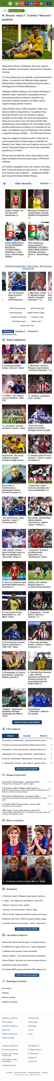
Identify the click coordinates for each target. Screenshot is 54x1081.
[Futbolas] (4, 10)
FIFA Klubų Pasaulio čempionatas (9, 1060)
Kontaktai (9, 1073)
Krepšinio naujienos (10, 1002)
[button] (4, 4)
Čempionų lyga (33, 1018)
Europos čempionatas (10, 1050)
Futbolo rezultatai (8, 1038)
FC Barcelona (33, 1054)
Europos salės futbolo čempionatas (10, 1054)
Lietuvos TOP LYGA (27, 326)
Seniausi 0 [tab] (33, 331)
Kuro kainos (6, 988)
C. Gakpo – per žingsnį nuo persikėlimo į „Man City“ (22, 901)
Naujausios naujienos (9, 1018)
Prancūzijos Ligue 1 (19, 321)
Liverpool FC (32, 1058)
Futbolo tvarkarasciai (9, 1034)
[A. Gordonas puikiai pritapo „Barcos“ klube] (27, 855)
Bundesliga (32, 1026)
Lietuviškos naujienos (10, 1026)
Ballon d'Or (6, 1030)
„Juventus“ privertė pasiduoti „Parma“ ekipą (19, 910)
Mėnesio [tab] (43, 736)
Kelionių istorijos (8, 997)
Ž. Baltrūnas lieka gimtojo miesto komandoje (19, 951)
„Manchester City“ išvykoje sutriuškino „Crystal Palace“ (24, 754)
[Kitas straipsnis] (51, 33)
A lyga (30, 1034)
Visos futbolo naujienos (27, 722)
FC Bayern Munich (35, 1050)
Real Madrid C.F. (34, 1046)
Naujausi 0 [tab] (20, 331)
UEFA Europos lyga (37, 308)
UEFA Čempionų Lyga (17, 308)
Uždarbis (5, 993)
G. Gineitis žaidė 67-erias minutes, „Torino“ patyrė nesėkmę (25, 804)
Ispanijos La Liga (37, 317)
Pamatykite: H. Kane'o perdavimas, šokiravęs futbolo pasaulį (25, 749)
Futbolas (45, 1073)
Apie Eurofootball (20, 1073)
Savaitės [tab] (27, 736)
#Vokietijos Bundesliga (15, 266)
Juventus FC (32, 1061)
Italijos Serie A (36, 321)
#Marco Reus (33, 266)
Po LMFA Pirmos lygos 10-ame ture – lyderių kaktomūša (24, 947)
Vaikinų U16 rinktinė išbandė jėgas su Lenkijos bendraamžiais (26, 942)
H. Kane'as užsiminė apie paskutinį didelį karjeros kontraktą (25, 745)
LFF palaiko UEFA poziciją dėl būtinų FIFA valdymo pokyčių (25, 969)
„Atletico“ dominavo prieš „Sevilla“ (16, 905)
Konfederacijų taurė (9, 1065)
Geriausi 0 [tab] (8, 331)
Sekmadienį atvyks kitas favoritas (15, 965)
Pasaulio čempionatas (10, 1046)
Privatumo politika (34, 1073)
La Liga (30, 1030)
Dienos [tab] (10, 736)
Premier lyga (32, 1022)
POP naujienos (7, 1022)
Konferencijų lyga (15, 313)
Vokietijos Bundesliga (18, 317)
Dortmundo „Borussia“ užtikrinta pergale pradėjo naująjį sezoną (27, 919)
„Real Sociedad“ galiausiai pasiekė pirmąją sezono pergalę (25, 914)
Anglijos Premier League (36, 313)
